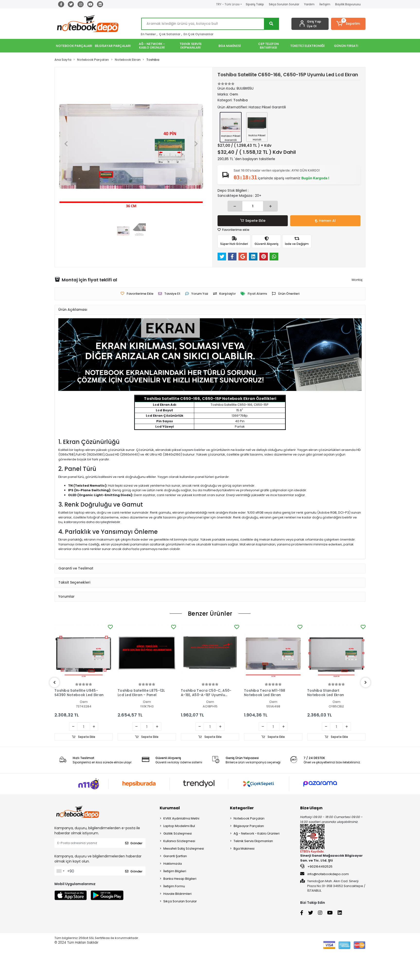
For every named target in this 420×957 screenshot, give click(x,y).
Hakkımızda (172, 863)
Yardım (309, 4)
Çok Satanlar (169, 34)
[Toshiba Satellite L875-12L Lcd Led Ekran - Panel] (147, 652)
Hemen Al (327, 220)
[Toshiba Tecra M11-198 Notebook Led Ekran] (273, 652)
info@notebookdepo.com (328, 874)
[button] (348, 24)
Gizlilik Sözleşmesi (177, 833)
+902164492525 (319, 866)
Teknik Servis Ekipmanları (253, 841)
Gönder (136, 843)
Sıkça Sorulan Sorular (284, 4)
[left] (54, 682)
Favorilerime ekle (235, 229)
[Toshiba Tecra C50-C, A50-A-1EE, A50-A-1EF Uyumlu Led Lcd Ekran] (210, 652)
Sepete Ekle (255, 220)
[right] (365, 682)
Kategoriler (242, 808)
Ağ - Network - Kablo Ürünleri (257, 833)
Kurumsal (170, 808)
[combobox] (60, 871)
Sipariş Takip (255, 4)
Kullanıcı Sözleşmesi (179, 841)
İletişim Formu (174, 886)
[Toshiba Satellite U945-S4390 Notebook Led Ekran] (83, 652)
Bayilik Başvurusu (348, 4)
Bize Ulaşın (311, 808)
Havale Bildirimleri (177, 893)
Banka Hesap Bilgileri (179, 878)
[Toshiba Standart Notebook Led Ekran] (336, 652)
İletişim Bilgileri (174, 871)
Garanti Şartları (175, 856)
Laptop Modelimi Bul (179, 826)
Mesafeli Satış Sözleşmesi (183, 848)
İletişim (324, 4)
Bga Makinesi (244, 848)
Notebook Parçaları (249, 818)
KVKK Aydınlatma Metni (181, 818)
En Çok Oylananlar (198, 34)
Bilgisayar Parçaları (249, 826)
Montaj (357, 279)
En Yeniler (148, 34)
